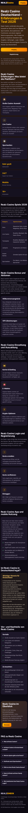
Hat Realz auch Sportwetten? (13, 761)
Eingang (22, 3)
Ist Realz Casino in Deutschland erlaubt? (12, 748)
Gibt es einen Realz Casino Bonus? (14, 767)
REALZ (7, 3)
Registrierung (14, 54)
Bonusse (7, 725)
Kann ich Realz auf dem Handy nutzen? (12, 774)
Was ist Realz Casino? (10, 741)
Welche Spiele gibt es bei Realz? (14, 755)
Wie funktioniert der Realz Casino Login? (13, 782)
